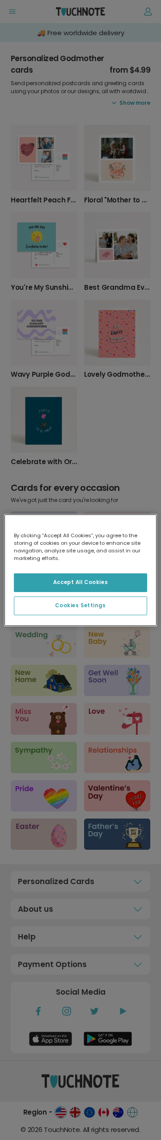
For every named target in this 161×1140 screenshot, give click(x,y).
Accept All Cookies (80, 582)
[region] (80, 570)
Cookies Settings (80, 605)
